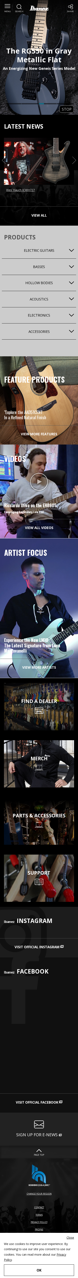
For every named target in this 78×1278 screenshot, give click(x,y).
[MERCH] (39, 743)
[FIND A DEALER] (39, 686)
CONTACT (39, 1207)
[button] (7, 8)
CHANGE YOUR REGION (39, 1193)
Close (70, 1238)
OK (39, 1270)
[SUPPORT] (39, 857)
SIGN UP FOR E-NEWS (37, 1134)
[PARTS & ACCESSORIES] (39, 800)
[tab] (12, 103)
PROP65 (39, 1229)
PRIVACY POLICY (39, 1222)
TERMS (39, 1214)
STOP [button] (67, 109)
